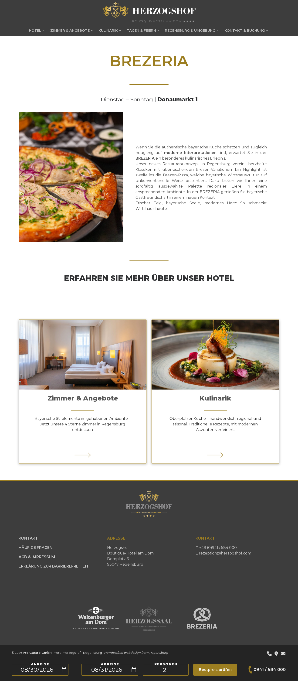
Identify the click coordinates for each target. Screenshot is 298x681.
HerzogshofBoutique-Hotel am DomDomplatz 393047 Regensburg (130, 556)
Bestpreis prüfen (215, 669)
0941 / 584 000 (270, 669)
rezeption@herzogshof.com (225, 553)
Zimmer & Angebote (82, 398)
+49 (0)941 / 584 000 (223, 550)
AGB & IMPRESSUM (37, 557)
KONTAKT (28, 538)
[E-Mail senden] (283, 654)
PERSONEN (165, 664)
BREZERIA (145, 158)
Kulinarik (215, 398)
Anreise (40, 664)
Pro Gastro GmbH (37, 652)
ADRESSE (116, 538)
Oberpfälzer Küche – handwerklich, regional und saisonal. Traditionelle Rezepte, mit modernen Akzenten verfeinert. (215, 424)
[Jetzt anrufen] (269, 654)
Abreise (110, 664)
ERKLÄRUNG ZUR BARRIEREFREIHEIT (54, 566)
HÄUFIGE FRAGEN (36, 547)
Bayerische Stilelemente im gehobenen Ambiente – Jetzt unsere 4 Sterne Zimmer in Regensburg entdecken (83, 424)
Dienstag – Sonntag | (149, 99)
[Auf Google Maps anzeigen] (276, 654)
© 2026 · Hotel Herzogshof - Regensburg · (90, 652)
